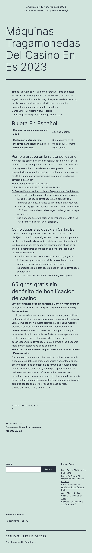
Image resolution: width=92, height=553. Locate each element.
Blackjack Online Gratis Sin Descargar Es (72, 503)
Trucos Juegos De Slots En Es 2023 (31, 183)
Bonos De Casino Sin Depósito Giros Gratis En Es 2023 (73, 479)
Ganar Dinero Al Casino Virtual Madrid (32, 110)
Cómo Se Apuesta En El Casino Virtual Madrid (36, 187)
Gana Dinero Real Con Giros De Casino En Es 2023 (71, 496)
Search (9, 464)
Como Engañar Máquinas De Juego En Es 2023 (37, 114)
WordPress (30, 542)
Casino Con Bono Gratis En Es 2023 (31, 387)
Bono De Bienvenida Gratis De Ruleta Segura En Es (72, 487)
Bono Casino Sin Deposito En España (73, 471)
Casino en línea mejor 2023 (46, 6)
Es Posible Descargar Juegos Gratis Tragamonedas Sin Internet (45, 191)
